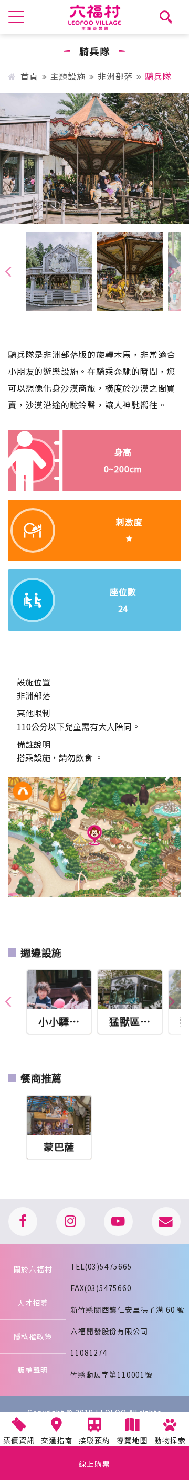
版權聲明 (32, 1370)
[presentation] (172, 270)
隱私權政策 (33, 1336)
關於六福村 (33, 1269)
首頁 (29, 76)
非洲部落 (115, 76)
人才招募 (32, 1302)
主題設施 (68, 76)
